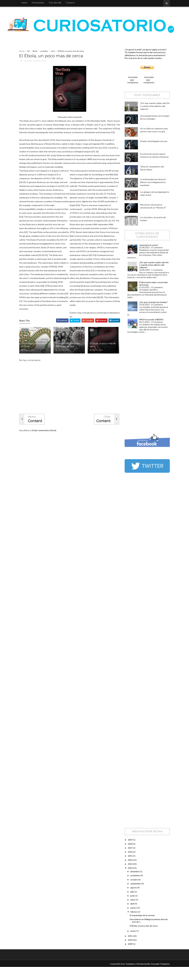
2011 (130, 936)
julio (132, 891)
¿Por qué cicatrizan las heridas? (153, 302)
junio (132, 895)
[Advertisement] (136, 384)
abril (132, 903)
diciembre (135, 871)
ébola (34, 51)
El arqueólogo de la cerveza (142, 915)
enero (133, 931)
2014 (130, 860)
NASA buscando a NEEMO (151, 319)
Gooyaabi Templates (160, 964)
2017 (130, 848)
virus (53, 51)
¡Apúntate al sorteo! (148, 245)
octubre (134, 879)
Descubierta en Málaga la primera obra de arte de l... (149, 920)
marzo (133, 907)
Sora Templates (128, 964)
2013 (130, 864)
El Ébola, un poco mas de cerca (103, 345)
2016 (130, 852)
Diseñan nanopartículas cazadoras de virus (68, 345)
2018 (130, 844)
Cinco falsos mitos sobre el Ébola (33, 345)
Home (24, 2)
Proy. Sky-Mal (55, 2)
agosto (133, 887)
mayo (133, 899)
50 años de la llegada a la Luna (153, 141)
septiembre (135, 883)
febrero (134, 911)
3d (28, 51)
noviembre (135, 875)
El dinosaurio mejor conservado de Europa (153, 283)
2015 (130, 856)
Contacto (70, 2)
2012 (130, 868)
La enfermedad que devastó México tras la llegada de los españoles (153, 182)
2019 (130, 839)
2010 (130, 940)
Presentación (38, 2)
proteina (44, 51)
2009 (130, 944)
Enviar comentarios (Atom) (44, 430)
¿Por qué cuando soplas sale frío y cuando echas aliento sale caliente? (155, 106)
